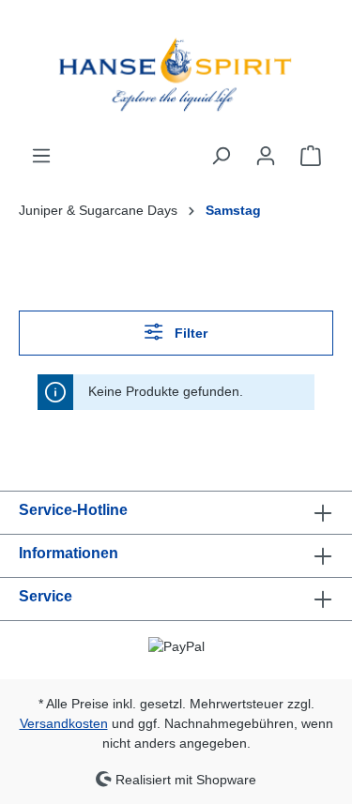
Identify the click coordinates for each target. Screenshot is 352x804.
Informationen (68, 553)
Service (45, 596)
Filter (189, 333)
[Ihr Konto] (265, 155)
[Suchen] (220, 155)
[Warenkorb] (310, 155)
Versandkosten (64, 723)
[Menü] (41, 155)
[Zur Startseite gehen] (176, 72)
